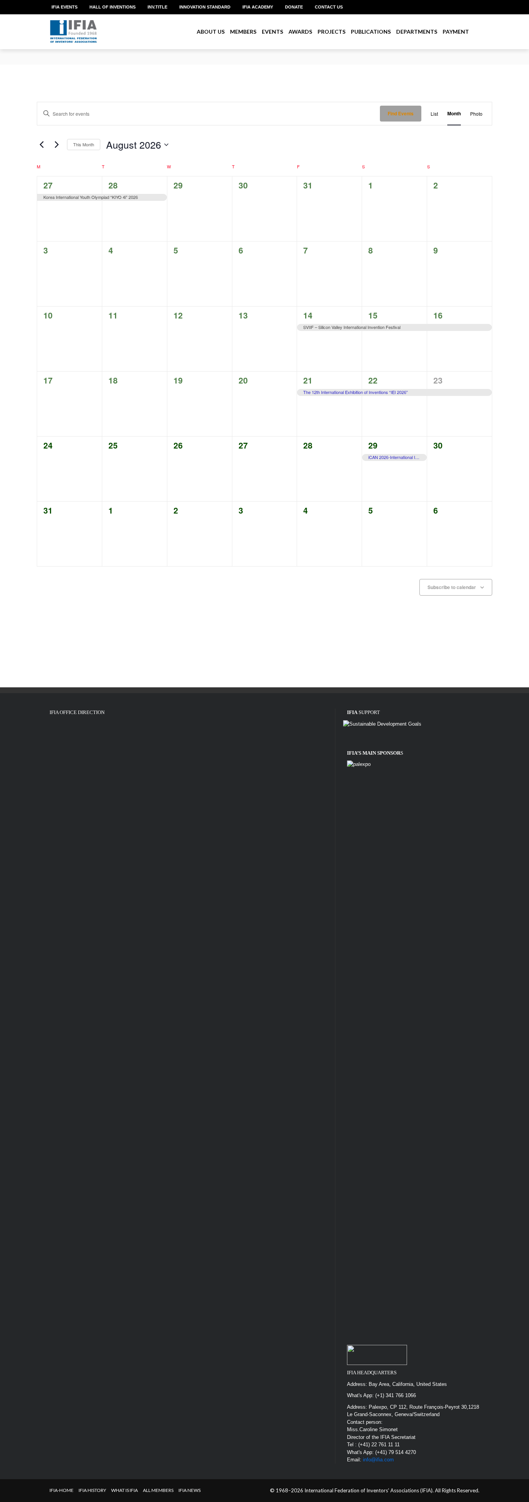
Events (272, 31)
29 (373, 445)
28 (113, 185)
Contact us (329, 7)
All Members (158, 1490)
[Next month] (56, 144)
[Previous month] (41, 144)
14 (308, 315)
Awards (300, 31)
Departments (416, 31)
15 (373, 315)
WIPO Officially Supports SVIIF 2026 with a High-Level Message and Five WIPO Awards (147, 60)
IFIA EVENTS (64, 7)
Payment (456, 31)
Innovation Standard (204, 7)
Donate (294, 7)
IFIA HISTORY (92, 1490)
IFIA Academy (257, 7)
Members (243, 31)
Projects (331, 31)
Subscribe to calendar (452, 587)
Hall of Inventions (112, 7)
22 (373, 380)
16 (438, 315)
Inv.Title (157, 7)
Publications (371, 31)
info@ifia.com (378, 1460)
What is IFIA (124, 1490)
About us (211, 31)
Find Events (401, 113)
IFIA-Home (62, 1490)
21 (308, 380)
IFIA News (190, 1490)
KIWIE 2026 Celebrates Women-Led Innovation (102, 53)
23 (438, 380)
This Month (83, 144)
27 (48, 185)
